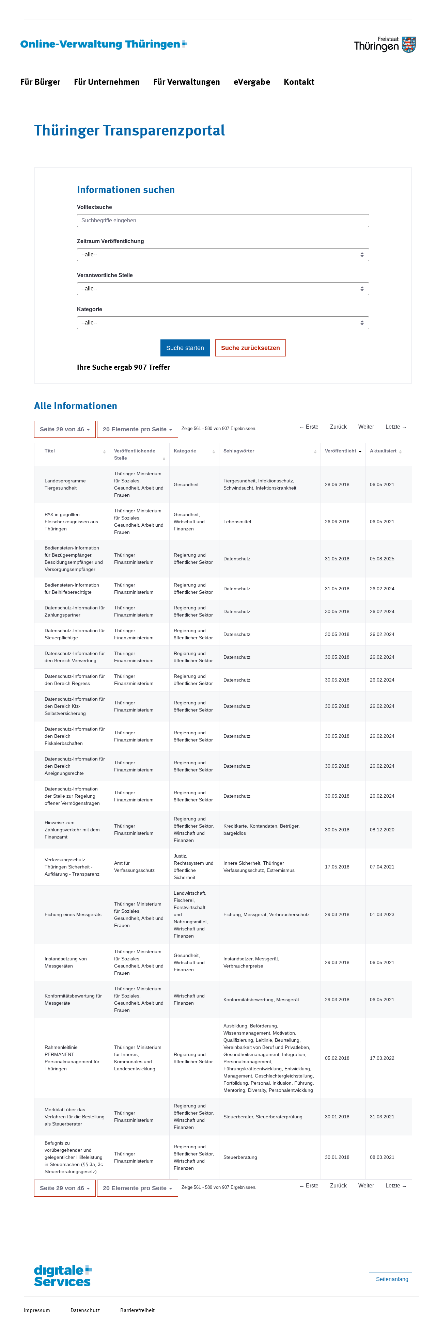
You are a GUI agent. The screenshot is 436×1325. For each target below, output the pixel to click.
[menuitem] (40, 82)
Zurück (338, 427)
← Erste (308, 427)
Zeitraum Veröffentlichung (110, 241)
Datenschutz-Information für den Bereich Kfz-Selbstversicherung (75, 706)
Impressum (37, 1310)
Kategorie (89, 309)
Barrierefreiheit (137, 1310)
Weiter (366, 427)
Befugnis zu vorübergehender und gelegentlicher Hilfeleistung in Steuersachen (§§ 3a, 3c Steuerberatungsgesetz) (74, 1157)
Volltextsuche (94, 207)
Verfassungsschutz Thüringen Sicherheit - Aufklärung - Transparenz (72, 867)
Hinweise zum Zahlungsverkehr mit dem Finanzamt (72, 830)
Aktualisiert (383, 450)
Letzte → (396, 427)
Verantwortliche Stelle (105, 275)
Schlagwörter (238, 450)
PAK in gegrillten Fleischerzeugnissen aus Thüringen (71, 521)
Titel (50, 450)
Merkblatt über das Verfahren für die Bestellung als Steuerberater (75, 1117)
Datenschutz (85, 1310)
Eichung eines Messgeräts (73, 914)
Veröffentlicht (340, 450)
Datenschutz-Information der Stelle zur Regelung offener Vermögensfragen (72, 796)
